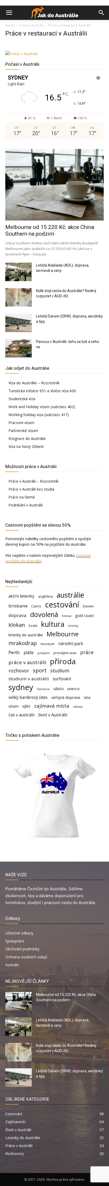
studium (59, 670)
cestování (62, 604)
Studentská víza (21, 398)
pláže (29, 652)
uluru (58, 688)
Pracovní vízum (21, 422)
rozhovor (18, 670)
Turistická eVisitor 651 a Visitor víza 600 (42, 390)
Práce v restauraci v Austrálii (46, 33)
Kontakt (12, 964)
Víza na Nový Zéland (25, 446)
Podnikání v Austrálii (25, 505)
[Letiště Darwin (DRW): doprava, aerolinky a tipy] (18, 323)
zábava (78, 706)
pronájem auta (64, 652)
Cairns (36, 606)
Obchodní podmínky (22, 948)
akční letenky (21, 596)
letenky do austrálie (25, 634)
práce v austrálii (27, 662)
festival (66, 616)
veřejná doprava (65, 697)
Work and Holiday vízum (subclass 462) (41, 406)
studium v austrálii (28, 678)
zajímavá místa (51, 705)
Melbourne (63, 634)
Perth (14, 652)
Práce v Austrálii (31, 25)
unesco (73, 688)
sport (40, 670)
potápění (43, 653)
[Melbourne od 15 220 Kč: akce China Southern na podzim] (54, 185)
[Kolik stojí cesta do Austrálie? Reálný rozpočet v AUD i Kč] (18, 297)
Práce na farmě (21, 497)
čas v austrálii (21, 715)
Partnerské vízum (23, 430)
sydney (20, 687)
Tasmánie (43, 689)
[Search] (101, 13)
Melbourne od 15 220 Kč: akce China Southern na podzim (49, 230)
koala (33, 625)
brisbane (18, 606)
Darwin (88, 606)
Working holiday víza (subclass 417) (38, 414)
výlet (26, 706)
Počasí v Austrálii (22, 64)
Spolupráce (14, 940)
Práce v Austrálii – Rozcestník (33, 481)
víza (87, 697)
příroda (63, 661)
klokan (16, 625)
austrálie (70, 595)
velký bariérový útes (28, 697)
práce (87, 652)
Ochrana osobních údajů (26, 956)
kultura (52, 624)
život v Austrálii (52, 715)
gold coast (84, 615)
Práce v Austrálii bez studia (31, 489)
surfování (62, 679)
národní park (70, 643)
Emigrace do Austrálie (27, 438)
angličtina (45, 596)
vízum (13, 706)
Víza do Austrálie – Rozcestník (34, 382)
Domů (10, 25)
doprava (17, 615)
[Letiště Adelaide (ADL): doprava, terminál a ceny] (18, 272)
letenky (73, 626)
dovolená (44, 614)
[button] (9, 13)
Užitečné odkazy (19, 933)
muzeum (47, 643)
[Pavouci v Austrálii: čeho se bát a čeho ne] (18, 348)
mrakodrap (22, 643)
